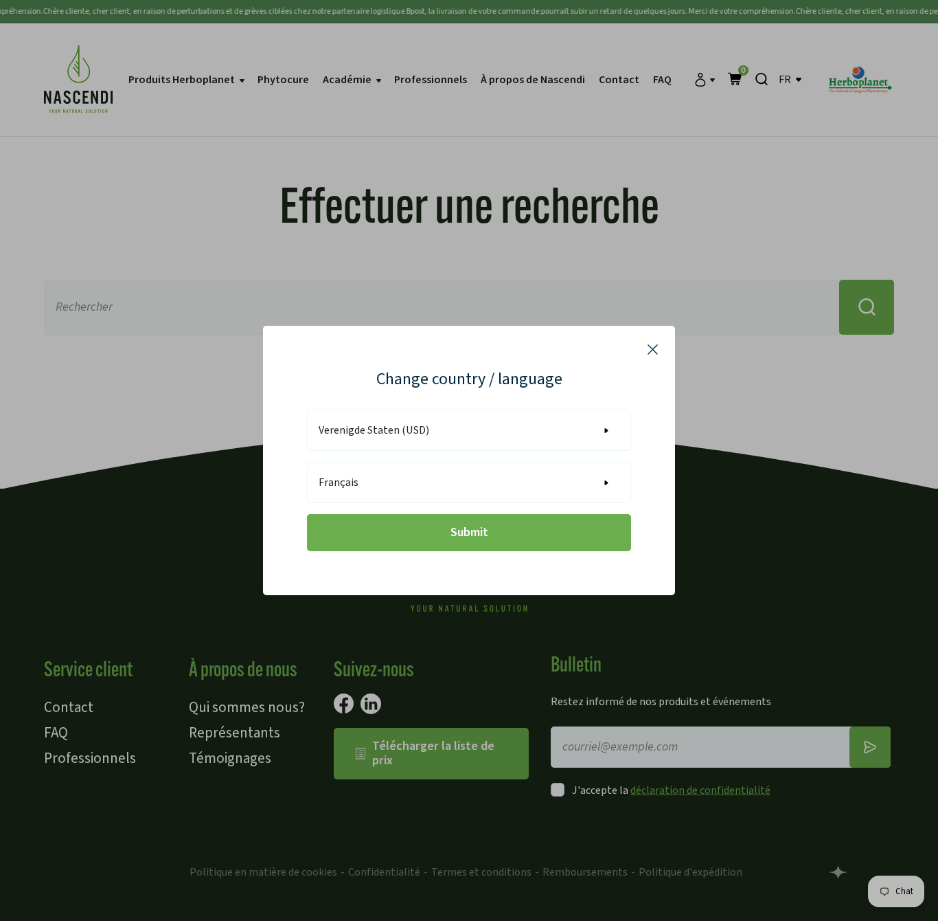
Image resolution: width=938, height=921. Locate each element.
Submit (469, 532)
